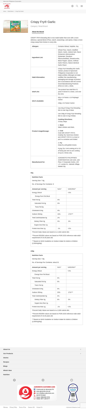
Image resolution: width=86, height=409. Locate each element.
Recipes (6, 362)
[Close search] (82, 6)
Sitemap (5, 407)
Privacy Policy (13, 407)
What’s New (7, 370)
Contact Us (39, 407)
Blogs (5, 366)
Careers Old (31, 407)
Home (4, 11)
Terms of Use (22, 407)
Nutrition (6, 374)
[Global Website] (72, 6)
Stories (5, 358)
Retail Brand (11, 11)
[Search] (77, 6)
